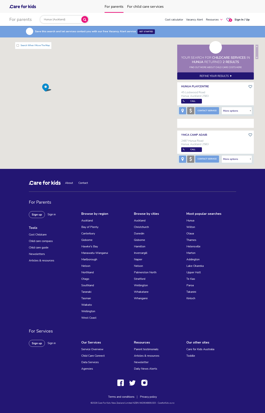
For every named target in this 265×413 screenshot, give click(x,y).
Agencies (87, 369)
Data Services (90, 362)
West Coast (88, 318)
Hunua (190, 221)
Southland (87, 285)
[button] (46, 87)
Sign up (37, 215)
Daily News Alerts (145, 369)
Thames (191, 240)
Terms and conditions (121, 397)
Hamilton (139, 246)
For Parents (40, 202)
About (69, 183)
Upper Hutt (193, 272)
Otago (85, 279)
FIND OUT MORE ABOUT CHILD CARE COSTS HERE (215, 67)
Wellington (88, 311)
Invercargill (140, 253)
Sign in (52, 214)
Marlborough (89, 259)
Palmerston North (145, 272)
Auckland (87, 221)
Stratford (139, 279)
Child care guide (38, 248)
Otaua (190, 233)
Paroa (190, 285)
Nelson (85, 266)
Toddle (190, 356)
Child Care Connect (93, 356)
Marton (190, 253)
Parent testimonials (146, 349)
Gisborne (86, 240)
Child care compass (41, 241)
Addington (193, 259)
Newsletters (37, 254)
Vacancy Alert (194, 19)
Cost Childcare (38, 235)
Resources (212, 19)
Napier (138, 259)
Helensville (193, 246)
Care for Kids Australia (200, 349)
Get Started (146, 31)
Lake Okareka (195, 266)
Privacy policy (148, 397)
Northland (87, 272)
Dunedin (139, 233)
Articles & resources (41, 260)
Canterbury (88, 233)
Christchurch (141, 227)
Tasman (86, 298)
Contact (83, 183)
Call (192, 101)
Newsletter (141, 362)
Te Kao (190, 279)
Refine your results (215, 76)
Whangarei (141, 298)
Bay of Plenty (89, 227)
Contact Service (207, 110)
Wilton (190, 227)
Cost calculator (174, 19)
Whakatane (141, 292)
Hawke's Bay (89, 246)
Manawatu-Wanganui (94, 253)
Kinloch (190, 298)
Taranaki (86, 292)
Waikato (86, 305)
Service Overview (92, 349)
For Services (41, 331)
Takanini (191, 292)
